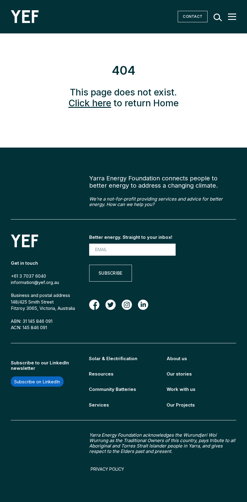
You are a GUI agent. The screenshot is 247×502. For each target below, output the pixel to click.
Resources (101, 374)
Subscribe (110, 273)
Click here (89, 103)
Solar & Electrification (113, 358)
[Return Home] (25, 16)
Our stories (179, 374)
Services (99, 405)
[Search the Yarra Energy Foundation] (218, 17)
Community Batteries (112, 389)
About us (177, 358)
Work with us (181, 389)
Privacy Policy (107, 469)
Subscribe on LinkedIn (37, 381)
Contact (192, 16)
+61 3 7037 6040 (28, 276)
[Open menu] (232, 17)
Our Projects (181, 405)
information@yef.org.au (35, 282)
